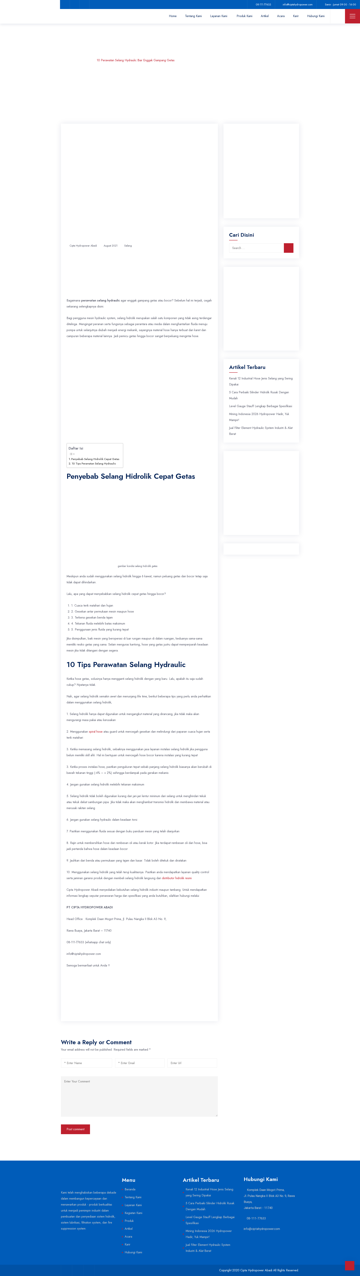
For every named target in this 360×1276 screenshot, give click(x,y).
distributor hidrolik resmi (177, 878)
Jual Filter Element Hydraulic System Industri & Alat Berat (208, 1248)
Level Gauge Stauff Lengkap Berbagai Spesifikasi (260, 406)
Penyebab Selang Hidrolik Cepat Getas (95, 459)
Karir (296, 16)
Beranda (130, 1189)
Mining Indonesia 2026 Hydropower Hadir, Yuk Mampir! (209, 1234)
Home (173, 16)
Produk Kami (244, 16)
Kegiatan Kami (133, 1213)
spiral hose (96, 731)
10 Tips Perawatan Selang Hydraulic (94, 463)
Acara (281, 16)
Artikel (265, 16)
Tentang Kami (193, 16)
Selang (84, 60)
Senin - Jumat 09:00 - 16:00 (340, 4)
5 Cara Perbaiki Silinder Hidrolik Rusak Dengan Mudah (210, 1206)
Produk (129, 1221)
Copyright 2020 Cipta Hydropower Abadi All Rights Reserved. (259, 1270)
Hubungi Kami (316, 16)
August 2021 (111, 246)
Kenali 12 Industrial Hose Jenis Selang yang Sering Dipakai (209, 1192)
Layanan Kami (218, 16)
